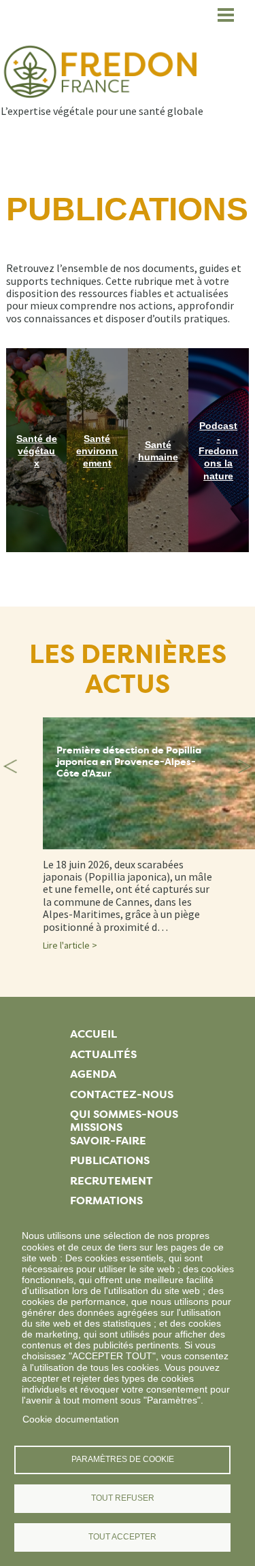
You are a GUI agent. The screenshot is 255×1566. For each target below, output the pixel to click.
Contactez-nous (121, 1094)
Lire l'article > (70, 945)
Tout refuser (122, 1498)
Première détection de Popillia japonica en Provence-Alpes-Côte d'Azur (128, 762)
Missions (96, 1127)
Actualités (103, 1054)
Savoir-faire (108, 1141)
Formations (106, 1200)
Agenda (93, 1074)
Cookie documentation (70, 1419)
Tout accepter (122, 1537)
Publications (110, 1160)
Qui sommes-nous (124, 1114)
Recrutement (111, 1181)
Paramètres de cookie (122, 1459)
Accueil (93, 1034)
